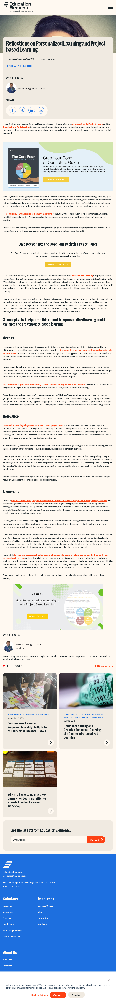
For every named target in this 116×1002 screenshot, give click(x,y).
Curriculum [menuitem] (8, 924)
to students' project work (51, 425)
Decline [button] (76, 995)
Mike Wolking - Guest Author (31, 88)
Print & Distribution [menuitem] (12, 936)
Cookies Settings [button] (39, 995)
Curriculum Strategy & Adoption (84, 716)
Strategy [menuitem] (7, 917)
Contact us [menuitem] (8, 965)
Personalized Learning (19, 66)
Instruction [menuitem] (8, 905)
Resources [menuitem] (46, 899)
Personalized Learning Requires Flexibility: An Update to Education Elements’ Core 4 (27, 727)
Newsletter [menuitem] (43, 917)
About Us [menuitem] (10, 953)
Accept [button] (58, 995)
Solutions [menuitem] (10, 899)
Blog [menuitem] (40, 911)
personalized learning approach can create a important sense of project (46, 500)
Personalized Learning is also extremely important (27, 213)
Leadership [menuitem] (8, 911)
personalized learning (82, 275)
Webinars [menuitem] (42, 924)
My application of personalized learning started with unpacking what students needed (44, 384)
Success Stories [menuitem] (45, 905)
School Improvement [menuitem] (12, 930)
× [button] (108, 979)
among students (99, 500)
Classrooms (42, 714)
